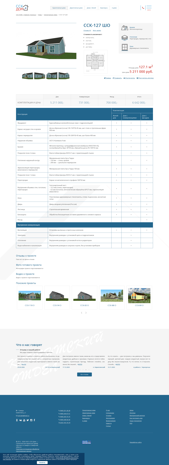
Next (85, 312)
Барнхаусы (104, 8)
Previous (81, 312)
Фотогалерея (110, 418)
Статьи (108, 426)
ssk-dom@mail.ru (23, 416)
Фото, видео (97, 30)
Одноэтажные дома (59, 8)
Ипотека (132, 413)
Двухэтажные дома (76, 8)
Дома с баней (91, 8)
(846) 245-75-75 (65, 417)
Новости (109, 423)
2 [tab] (83, 370)
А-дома (114, 8)
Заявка (108, 78)
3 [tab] (86, 370)
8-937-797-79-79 (65, 423)
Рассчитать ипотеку (146, 78)
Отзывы (108, 415)
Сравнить (118, 78)
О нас (108, 410)
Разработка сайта (136, 442)
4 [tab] (89, 370)
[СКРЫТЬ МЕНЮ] (149, 6)
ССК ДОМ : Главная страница (26, 15)
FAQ (131, 423)
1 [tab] (80, 370)
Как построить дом (136, 418)
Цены (131, 410)
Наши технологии (136, 421)
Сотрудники (110, 413)
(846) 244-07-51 (65, 414)
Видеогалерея (111, 421)
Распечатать (130, 78)
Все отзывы (84, 374)
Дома (40, 15)
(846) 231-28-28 (65, 411)
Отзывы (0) (87, 30)
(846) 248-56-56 (65, 420)
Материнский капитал (137, 415)
